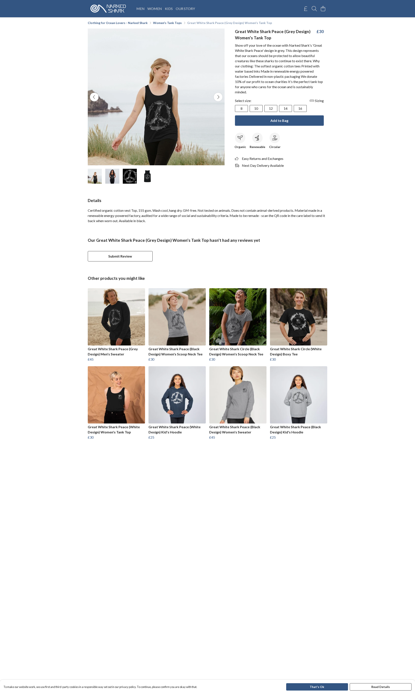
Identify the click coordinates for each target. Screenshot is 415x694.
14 (285, 108)
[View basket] (323, 8)
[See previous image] (94, 97)
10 (256, 108)
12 (271, 108)
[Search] (314, 8)
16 (300, 108)
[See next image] (218, 97)
